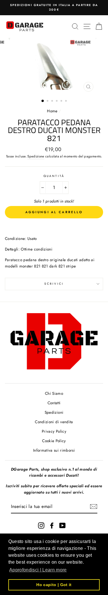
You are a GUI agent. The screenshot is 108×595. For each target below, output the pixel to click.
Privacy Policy (54, 431)
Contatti (54, 403)
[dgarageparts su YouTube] (62, 525)
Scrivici (53, 284)
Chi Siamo (54, 393)
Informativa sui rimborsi (54, 450)
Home (53, 111)
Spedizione (35, 156)
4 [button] (57, 101)
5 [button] (61, 101)
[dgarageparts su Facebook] (52, 525)
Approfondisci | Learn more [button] (38, 569)
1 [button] (42, 101)
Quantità (53, 176)
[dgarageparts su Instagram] (41, 525)
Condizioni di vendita (54, 422)
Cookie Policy (54, 441)
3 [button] (52, 101)
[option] (54, 7)
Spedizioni (54, 412)
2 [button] (48, 101)
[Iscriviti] (93, 506)
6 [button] (66, 101)
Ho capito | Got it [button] (53, 584)
